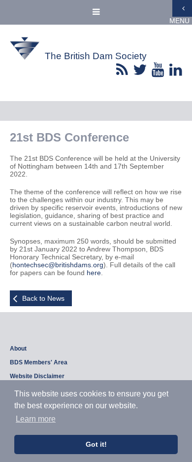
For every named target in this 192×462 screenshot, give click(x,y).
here (94, 273)
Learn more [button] (36, 419)
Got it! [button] (96, 444)
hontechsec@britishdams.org (57, 265)
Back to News (43, 298)
